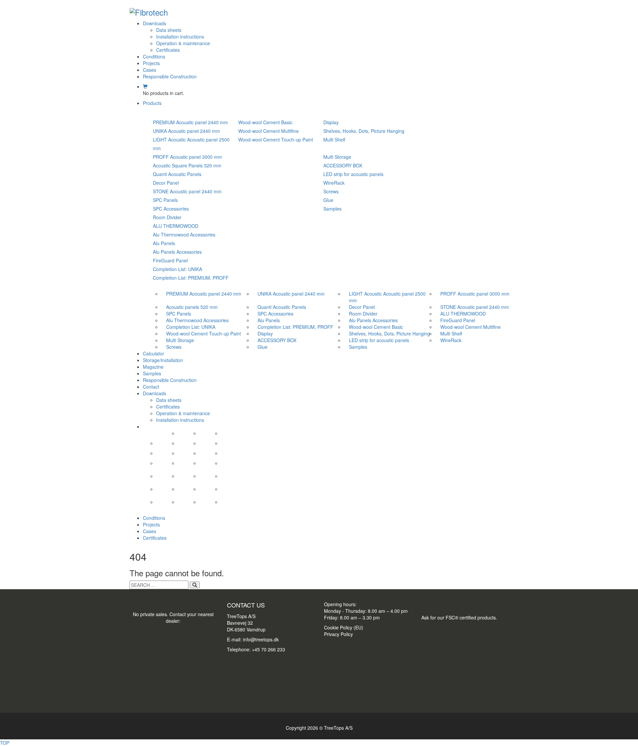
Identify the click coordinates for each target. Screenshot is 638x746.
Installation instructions (180, 36)
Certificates (168, 50)
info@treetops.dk (261, 639)
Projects (151, 63)
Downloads (154, 23)
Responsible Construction (170, 76)
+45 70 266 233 (268, 649)
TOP (4, 742)
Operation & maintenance (183, 43)
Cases (149, 69)
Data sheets (168, 30)
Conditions (154, 56)
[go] (195, 585)
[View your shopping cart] (145, 86)
